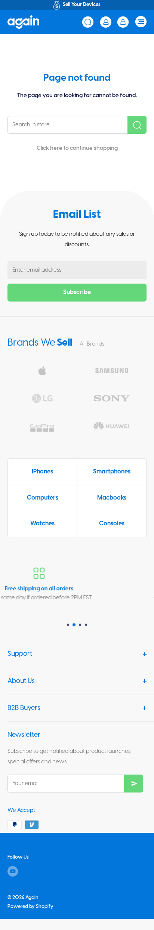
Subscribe (77, 292)
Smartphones (111, 472)
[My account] (105, 22)
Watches (42, 523)
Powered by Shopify (30, 906)
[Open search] (87, 22)
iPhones (42, 472)
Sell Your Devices (82, 4)
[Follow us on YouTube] (12, 871)
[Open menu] (141, 21)
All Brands (92, 344)
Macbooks (111, 498)
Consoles (111, 523)
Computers (42, 498)
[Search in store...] (137, 125)
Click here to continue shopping (77, 148)
